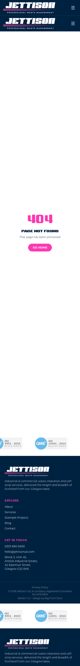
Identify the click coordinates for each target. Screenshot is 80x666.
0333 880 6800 (15, 546)
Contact (10, 528)
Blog (8, 523)
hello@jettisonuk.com (20, 551)
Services (10, 512)
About (9, 506)
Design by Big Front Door (48, 598)
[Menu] (73, 8)
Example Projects (16, 517)
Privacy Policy (40, 587)
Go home (40, 247)
